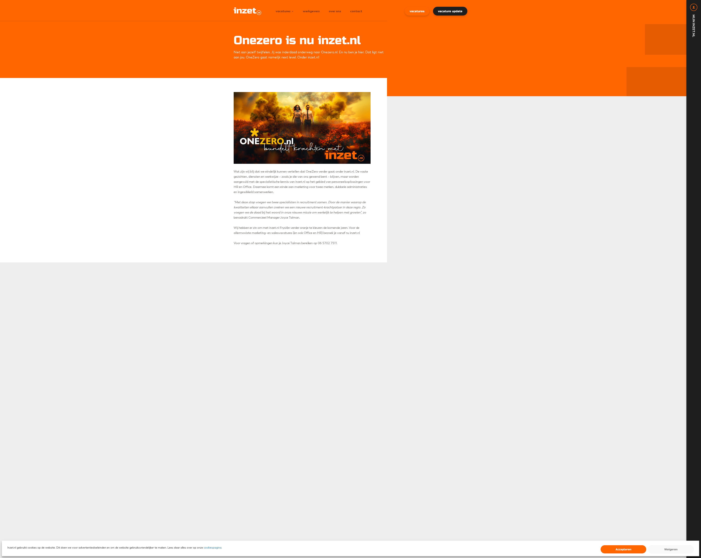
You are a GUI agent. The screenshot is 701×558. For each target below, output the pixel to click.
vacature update (450, 11)
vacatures (417, 11)
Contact (356, 11)
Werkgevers (311, 11)
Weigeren (670, 549)
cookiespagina (212, 547)
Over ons (335, 11)
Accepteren (623, 549)
